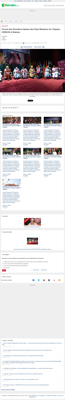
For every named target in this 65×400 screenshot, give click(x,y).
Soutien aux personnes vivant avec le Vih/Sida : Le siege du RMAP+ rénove (21, 379)
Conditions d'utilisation (51, 395)
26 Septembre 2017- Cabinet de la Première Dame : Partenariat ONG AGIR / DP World (23, 355)
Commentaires (42, 395)
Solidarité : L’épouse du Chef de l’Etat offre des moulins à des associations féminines (23, 373)
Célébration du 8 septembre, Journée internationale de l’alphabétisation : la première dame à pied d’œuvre (28, 368)
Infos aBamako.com (33, 395)
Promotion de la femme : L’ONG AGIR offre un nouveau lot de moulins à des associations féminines (26, 385)
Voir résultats (36, 270)
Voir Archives (44, 270)
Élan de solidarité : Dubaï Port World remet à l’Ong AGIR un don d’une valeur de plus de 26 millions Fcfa (27, 350)
